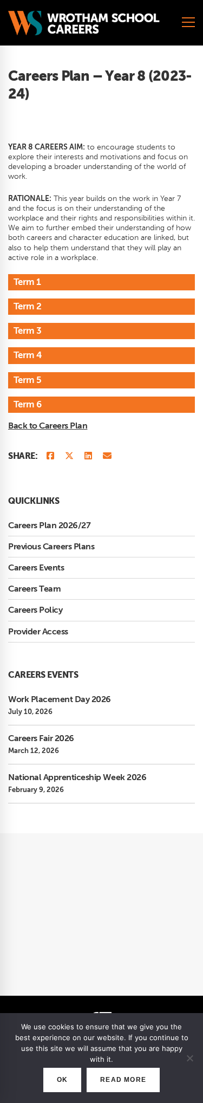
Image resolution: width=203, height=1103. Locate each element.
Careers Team (34, 589)
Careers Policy (35, 610)
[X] (69, 456)
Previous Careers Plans (51, 547)
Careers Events (36, 568)
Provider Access (38, 632)
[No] (189, 1058)
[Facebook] (50, 456)
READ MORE (123, 1079)
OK (62, 1079)
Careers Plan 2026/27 (49, 525)
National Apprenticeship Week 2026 (77, 777)
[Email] (107, 456)
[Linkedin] (88, 456)
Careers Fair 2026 (41, 738)
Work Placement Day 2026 (59, 699)
